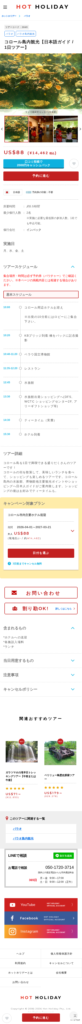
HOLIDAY (42, 6)
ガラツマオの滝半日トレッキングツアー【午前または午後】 (21, 776)
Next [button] (80, 129)
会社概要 (61, 972)
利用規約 (20, 963)
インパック (33, 229)
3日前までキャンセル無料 (27, 563)
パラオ (27, 16)
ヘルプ (20, 953)
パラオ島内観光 (26, 34)
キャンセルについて (61, 963)
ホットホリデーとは (20, 972)
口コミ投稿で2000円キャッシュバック (33, 163)
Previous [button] (2, 129)
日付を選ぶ (41, 553)
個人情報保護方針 (62, 953)
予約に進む (41, 175)
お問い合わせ (43, 593)
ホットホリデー (9, 16)
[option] (41, 84)
